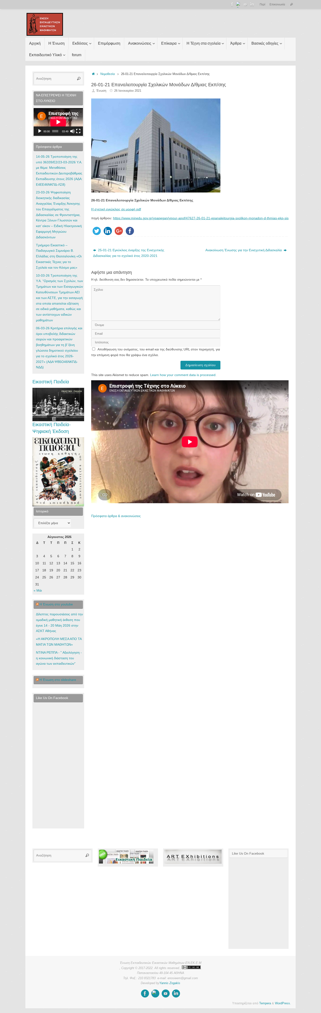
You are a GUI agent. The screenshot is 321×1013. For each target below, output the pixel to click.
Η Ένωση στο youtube (56, 604)
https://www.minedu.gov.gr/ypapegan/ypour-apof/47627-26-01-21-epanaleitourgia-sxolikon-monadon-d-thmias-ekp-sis (201, 218)
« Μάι (38, 590)
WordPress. (283, 1003)
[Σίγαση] (72, 131)
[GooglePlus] (238, 4)
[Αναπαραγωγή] (39, 131)
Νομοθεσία (107, 74)
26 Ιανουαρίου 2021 (127, 90)
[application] (58, 122)
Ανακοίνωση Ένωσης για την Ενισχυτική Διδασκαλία (244, 250)
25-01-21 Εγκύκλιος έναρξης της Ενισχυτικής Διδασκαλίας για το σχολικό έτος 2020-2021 (128, 253)
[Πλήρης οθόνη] (78, 131)
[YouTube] (245, 4)
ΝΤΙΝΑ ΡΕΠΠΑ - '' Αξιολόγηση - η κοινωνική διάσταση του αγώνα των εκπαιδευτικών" (59, 658)
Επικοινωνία (277, 4)
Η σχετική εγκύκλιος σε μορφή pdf (116, 209)
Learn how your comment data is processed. (183, 375)
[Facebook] (232, 4)
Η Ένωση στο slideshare (57, 680)
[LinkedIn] (252, 4)
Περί (262, 4)
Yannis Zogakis (169, 983)
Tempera (265, 1003)
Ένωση (101, 90)
